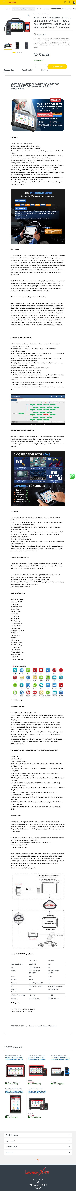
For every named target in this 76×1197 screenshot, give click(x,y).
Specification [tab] (27, 70)
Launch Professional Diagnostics (23, 9)
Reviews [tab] (44, 70)
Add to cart (58, 66)
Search (65, 2)
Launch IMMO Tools (33, 1088)
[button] (29, 15)
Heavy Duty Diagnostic (57, 1055)
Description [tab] (9, 70)
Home (6, 9)
